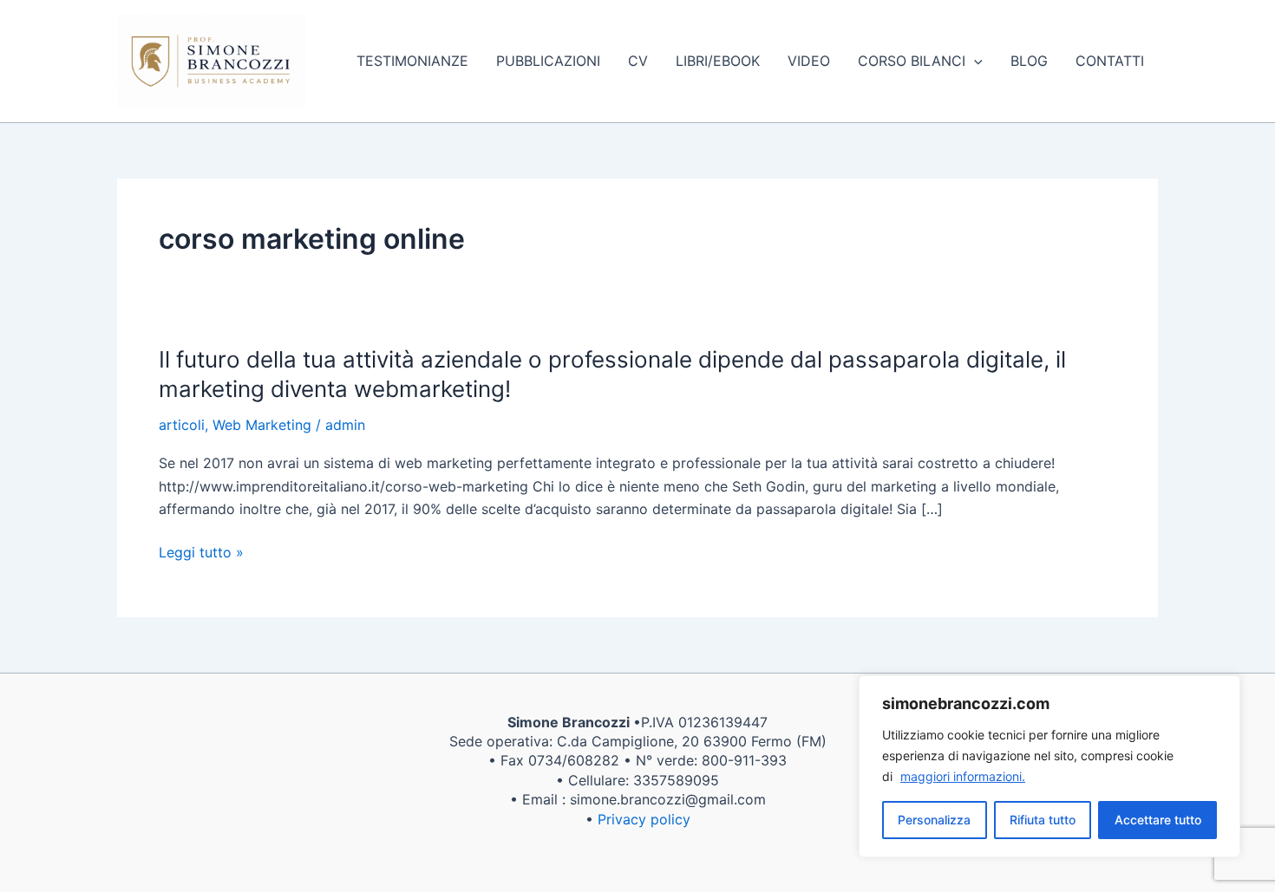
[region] (1049, 766)
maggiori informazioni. (962, 776)
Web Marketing (261, 424)
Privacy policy (644, 819)
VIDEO (809, 60)
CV (638, 60)
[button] (974, 60)
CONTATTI (1110, 60)
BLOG (1029, 60)
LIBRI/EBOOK (718, 60)
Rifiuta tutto (1043, 819)
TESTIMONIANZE (412, 60)
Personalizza (934, 819)
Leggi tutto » (201, 552)
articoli (182, 424)
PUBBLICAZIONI (548, 60)
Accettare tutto (1158, 819)
